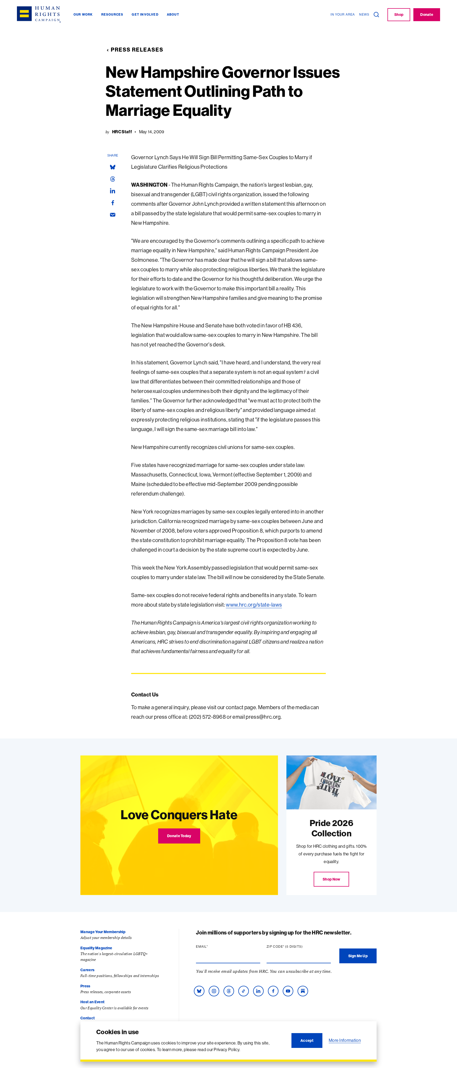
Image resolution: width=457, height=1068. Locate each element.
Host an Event (92, 1002)
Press (85, 986)
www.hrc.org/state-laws (254, 604)
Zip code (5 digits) (295, 946)
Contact (87, 1018)
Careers (87, 970)
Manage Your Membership (102, 931)
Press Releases (137, 49)
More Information (345, 1040)
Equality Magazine (96, 948)
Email (212, 946)
